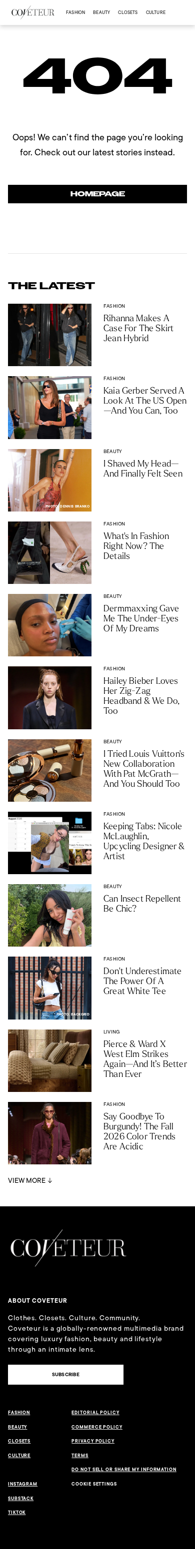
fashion (75, 12)
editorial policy (95, 1412)
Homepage (97, 194)
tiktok (17, 1512)
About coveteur (38, 1300)
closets (128, 12)
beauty (101, 12)
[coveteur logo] (33, 12)
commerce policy (97, 1427)
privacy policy (93, 1441)
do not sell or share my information (124, 1469)
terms (80, 1455)
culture (156, 12)
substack (21, 1498)
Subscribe (66, 1374)
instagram (23, 1484)
